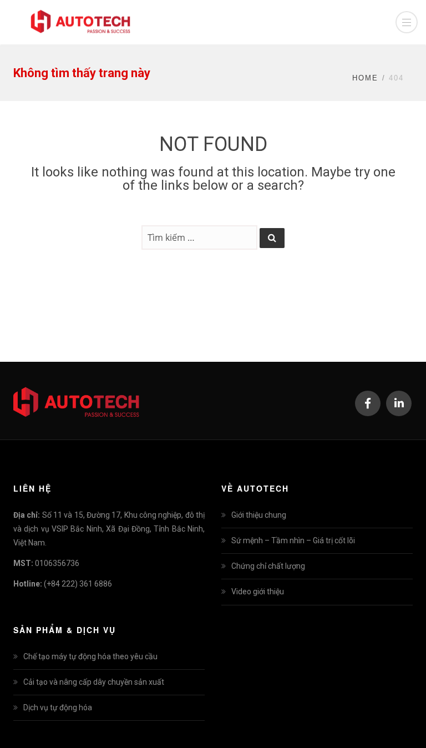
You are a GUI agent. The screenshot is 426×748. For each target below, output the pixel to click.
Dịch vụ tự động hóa (57, 707)
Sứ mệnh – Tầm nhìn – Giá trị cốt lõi (293, 540)
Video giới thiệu (257, 591)
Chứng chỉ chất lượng (268, 566)
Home (365, 78)
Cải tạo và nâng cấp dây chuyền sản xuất (93, 682)
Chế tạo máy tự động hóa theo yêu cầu (90, 656)
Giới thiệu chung (258, 515)
